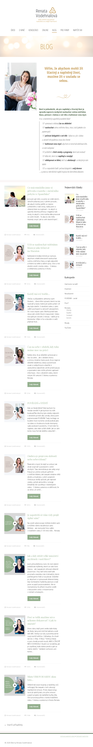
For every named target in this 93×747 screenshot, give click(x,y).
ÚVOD (13, 30)
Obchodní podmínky (82, 736)
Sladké (68, 313)
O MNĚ (22, 30)
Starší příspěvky (13, 724)
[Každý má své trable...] (69, 238)
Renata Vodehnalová (13, 235)
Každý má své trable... (81, 236)
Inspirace (68, 289)
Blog (54, 30)
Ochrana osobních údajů (67, 736)
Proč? (67, 303)
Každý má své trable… (38, 293)
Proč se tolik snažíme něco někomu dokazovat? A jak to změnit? (41, 620)
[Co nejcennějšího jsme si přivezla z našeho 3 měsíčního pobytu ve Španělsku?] (69, 198)
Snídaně (69, 315)
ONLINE (45, 30)
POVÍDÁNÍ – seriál (71, 298)
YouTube (68, 328)
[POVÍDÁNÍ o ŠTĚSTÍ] (69, 265)
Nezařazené (69, 294)
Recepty (67, 308)
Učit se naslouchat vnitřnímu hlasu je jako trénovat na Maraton (42, 247)
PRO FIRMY (64, 30)
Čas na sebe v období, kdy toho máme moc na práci (43, 348)
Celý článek (33, 226)
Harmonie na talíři (71, 284)
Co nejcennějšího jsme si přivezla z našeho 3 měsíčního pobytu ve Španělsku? (43, 191)
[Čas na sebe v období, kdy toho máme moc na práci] (69, 251)
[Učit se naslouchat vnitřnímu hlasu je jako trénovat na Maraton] (69, 219)
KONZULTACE (33, 30)
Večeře (68, 318)
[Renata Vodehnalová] (46, 14)
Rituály (67, 323)
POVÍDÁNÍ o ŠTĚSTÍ (37, 403)
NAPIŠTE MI (77, 30)
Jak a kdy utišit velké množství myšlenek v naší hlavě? (42, 557)
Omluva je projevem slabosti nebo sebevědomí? (42, 457)
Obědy (68, 310)
